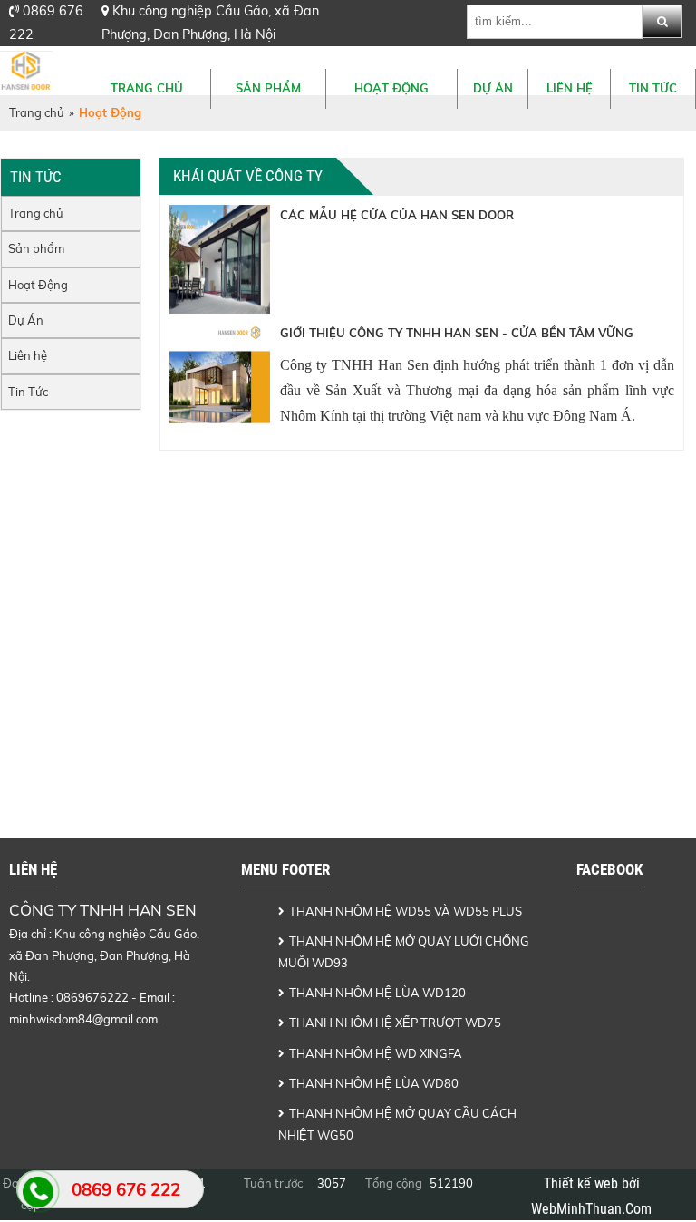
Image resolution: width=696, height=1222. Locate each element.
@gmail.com (125, 1019)
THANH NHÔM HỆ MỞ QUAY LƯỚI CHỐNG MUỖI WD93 (403, 951)
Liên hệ (569, 88)
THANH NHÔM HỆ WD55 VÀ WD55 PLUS (405, 911)
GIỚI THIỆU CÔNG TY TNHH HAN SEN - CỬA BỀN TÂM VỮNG (456, 332)
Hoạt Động (391, 88)
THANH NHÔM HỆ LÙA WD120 (377, 992)
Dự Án (493, 88)
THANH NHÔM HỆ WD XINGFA (375, 1053)
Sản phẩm (268, 88)
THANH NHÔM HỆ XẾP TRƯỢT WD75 (395, 1022)
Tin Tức (653, 88)
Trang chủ (147, 88)
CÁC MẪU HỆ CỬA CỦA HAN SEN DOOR (397, 215)
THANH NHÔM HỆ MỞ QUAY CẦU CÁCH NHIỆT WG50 (397, 1123)
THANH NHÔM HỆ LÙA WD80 (374, 1083)
